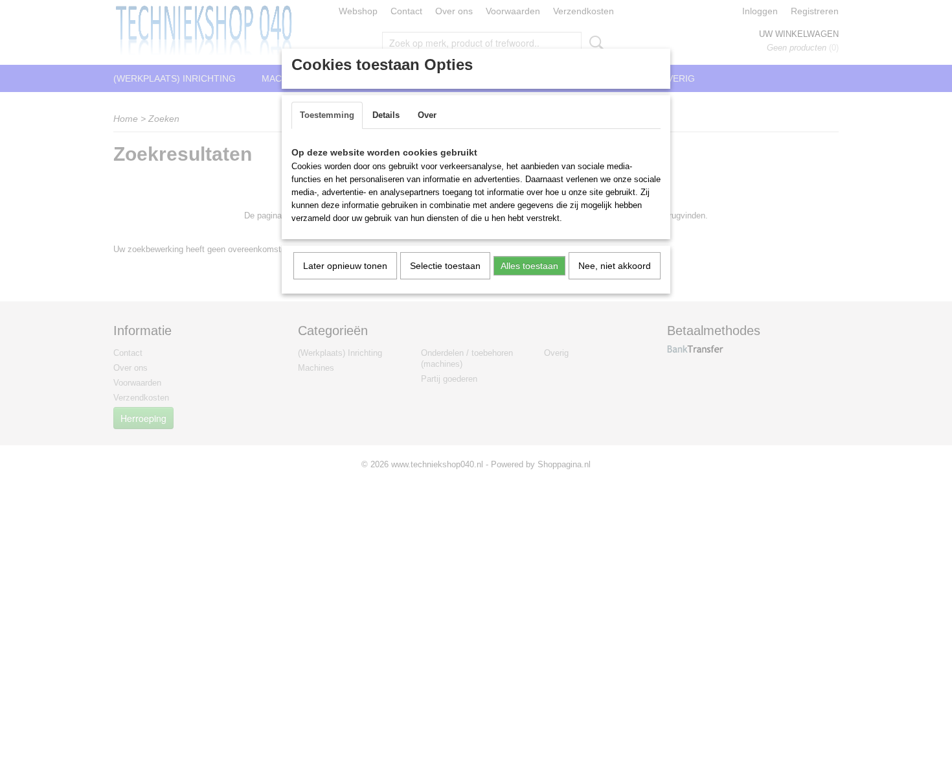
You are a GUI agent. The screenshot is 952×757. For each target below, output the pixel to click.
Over (427, 115)
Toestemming (327, 115)
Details (386, 115)
